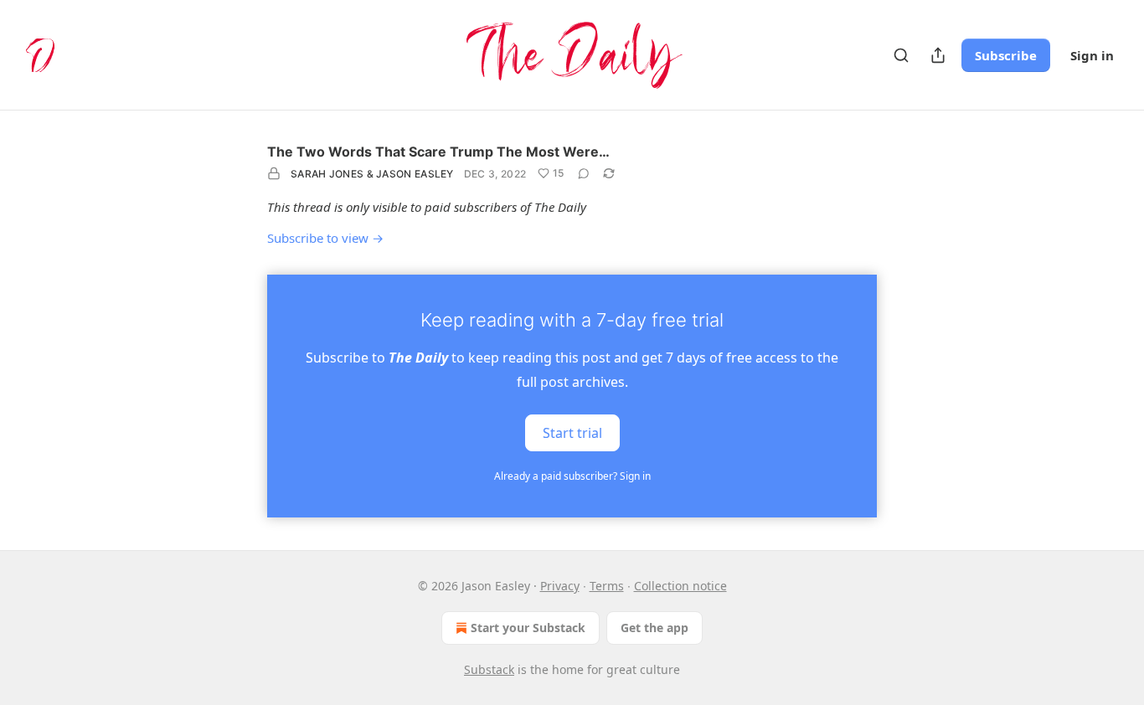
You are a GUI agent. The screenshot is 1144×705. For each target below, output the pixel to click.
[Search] (901, 55)
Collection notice (680, 586)
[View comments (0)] (584, 173)
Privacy (560, 586)
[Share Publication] (938, 55)
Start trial (572, 432)
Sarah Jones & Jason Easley (372, 173)
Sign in (1092, 55)
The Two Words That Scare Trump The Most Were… (438, 151)
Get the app (654, 628)
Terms (607, 586)
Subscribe (1006, 55)
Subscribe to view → (325, 237)
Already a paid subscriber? (572, 476)
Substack (489, 669)
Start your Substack (528, 628)
